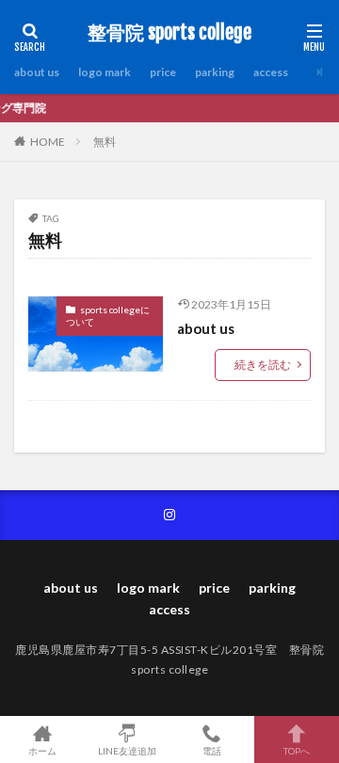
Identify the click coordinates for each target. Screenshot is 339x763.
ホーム (42, 750)
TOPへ (296, 750)
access (270, 72)
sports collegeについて (108, 316)
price (163, 72)
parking (214, 72)
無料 (104, 142)
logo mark (104, 72)
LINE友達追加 (127, 750)
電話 (211, 750)
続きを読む (262, 365)
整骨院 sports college (169, 33)
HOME (47, 142)
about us (36, 72)
